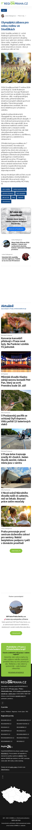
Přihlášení (8, 711)
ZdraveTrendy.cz (5, 769)
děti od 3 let (5, 197)
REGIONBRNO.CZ (21, 727)
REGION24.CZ (20, 741)
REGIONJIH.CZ (5, 727)
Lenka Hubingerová (10, 16)
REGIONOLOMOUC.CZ (23, 734)
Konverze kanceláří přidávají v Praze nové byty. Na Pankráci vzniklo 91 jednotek (15, 343)
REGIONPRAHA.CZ (6, 731)
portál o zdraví (13, 767)
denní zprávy (14, 689)
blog (13, 197)
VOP (16, 820)
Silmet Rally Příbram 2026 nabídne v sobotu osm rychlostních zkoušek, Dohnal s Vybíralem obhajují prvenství (21, 246)
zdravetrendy (6, 201)
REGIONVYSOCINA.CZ (23, 723)
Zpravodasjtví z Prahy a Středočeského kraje (13, 309)
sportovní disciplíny (7, 193)
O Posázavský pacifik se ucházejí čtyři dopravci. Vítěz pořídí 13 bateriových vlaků (16, 420)
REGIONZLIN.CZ (21, 731)
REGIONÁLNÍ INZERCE (16, 672)
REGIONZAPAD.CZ (6, 723)
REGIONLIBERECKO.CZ (7, 738)
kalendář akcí (4, 693)
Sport (4, 10)
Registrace (14, 711)
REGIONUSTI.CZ (5, 734)
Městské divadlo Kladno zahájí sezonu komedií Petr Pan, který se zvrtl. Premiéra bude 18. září (15, 381)
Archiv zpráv (21, 711)
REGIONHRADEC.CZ (6, 741)
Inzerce (3, 711)
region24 (20, 197)
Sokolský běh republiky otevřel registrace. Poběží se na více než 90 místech (11, 258)
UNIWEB (20, 756)
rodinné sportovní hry (19, 189)
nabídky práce (11, 693)
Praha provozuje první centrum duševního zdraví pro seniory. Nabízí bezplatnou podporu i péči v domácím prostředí (15, 537)
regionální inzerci (20, 696)
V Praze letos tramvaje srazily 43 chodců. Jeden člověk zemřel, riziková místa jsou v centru (14, 458)
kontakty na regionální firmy (23, 691)
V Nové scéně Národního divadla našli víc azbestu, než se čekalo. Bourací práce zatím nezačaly (15, 497)
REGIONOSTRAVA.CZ (23, 738)
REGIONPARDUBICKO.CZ (24, 720)
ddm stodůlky (6, 189)
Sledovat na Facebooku (16, 229)
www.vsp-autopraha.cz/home (17, 619)
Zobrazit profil (16, 633)
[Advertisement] (16, 284)
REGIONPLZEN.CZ (6, 720)
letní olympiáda (21, 193)
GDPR (13, 820)
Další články (15, 550)
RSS (27, 711)
